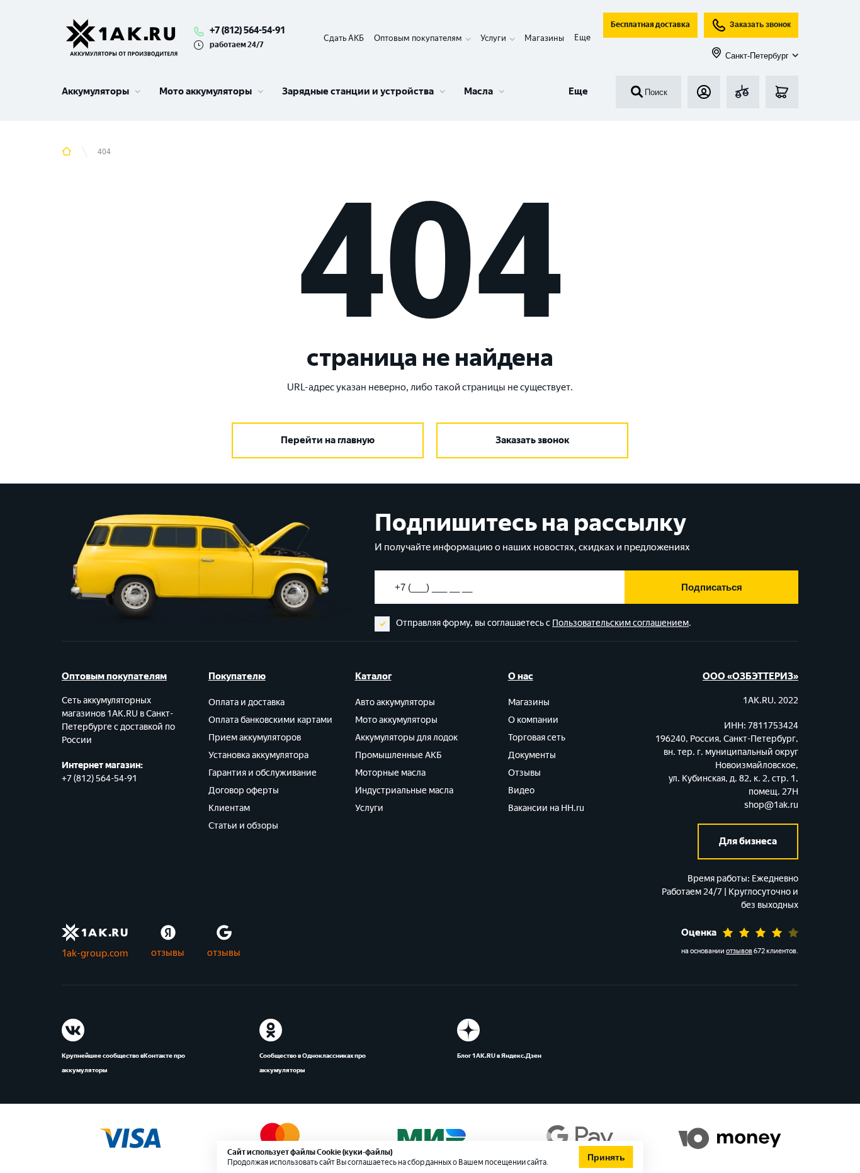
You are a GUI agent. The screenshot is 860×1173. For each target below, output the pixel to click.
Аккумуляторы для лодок (406, 737)
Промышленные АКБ (398, 755)
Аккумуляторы (95, 91)
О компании (533, 720)
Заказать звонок (760, 24)
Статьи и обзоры (243, 825)
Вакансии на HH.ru (546, 808)
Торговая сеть (536, 737)
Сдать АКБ (344, 38)
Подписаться (711, 587)
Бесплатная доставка (650, 24)
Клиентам (229, 808)
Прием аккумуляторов (254, 737)
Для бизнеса (748, 841)
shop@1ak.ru (771, 805)
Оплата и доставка (246, 702)
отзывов (739, 951)
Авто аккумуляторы (395, 702)
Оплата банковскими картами (270, 720)
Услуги (369, 808)
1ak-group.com (95, 953)
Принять (606, 1157)
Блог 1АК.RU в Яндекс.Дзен (499, 1055)
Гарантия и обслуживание (262, 773)
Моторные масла (390, 773)
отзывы (167, 952)
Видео (521, 790)
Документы (532, 755)
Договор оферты (243, 790)
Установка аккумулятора (258, 755)
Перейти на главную (328, 440)
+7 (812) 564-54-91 (247, 30)
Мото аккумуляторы (205, 91)
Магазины (544, 38)
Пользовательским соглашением (620, 623)
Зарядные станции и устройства (358, 91)
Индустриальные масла (404, 790)
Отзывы (524, 773)
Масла (478, 91)
